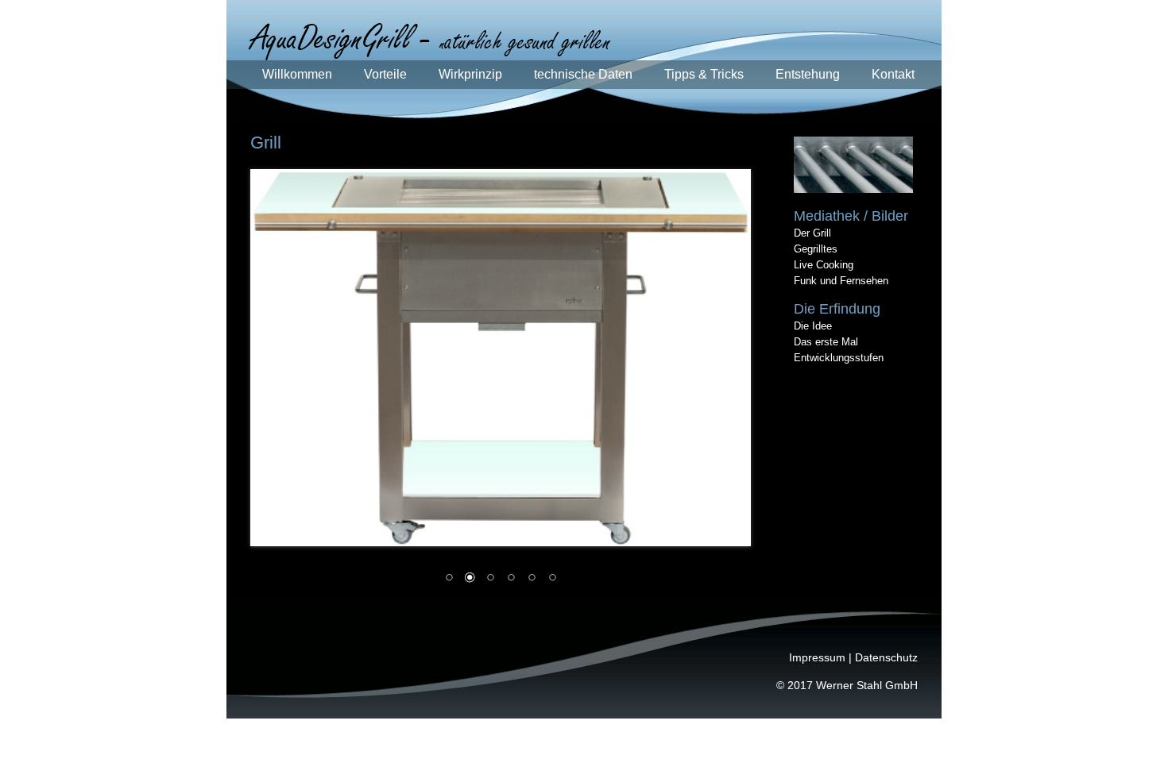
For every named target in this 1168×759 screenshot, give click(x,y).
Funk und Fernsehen (841, 281)
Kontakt (893, 74)
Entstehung (807, 74)
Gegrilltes (815, 249)
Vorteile (385, 74)
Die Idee (813, 326)
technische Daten (583, 74)
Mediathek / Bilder (851, 216)
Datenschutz (886, 657)
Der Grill (812, 233)
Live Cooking (823, 265)
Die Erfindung (837, 309)
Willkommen (297, 74)
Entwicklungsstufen (839, 358)
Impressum (817, 657)
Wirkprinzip (470, 74)
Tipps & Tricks (704, 74)
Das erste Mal (826, 342)
